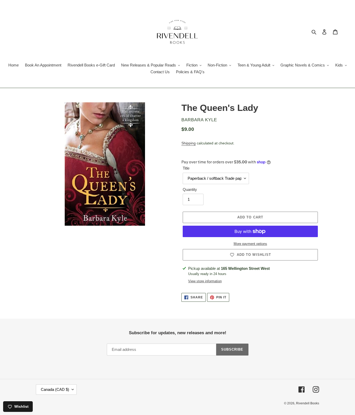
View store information (205, 281)
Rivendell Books (307, 403)
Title (186, 168)
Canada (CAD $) (55, 389)
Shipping (188, 143)
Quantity (190, 189)
